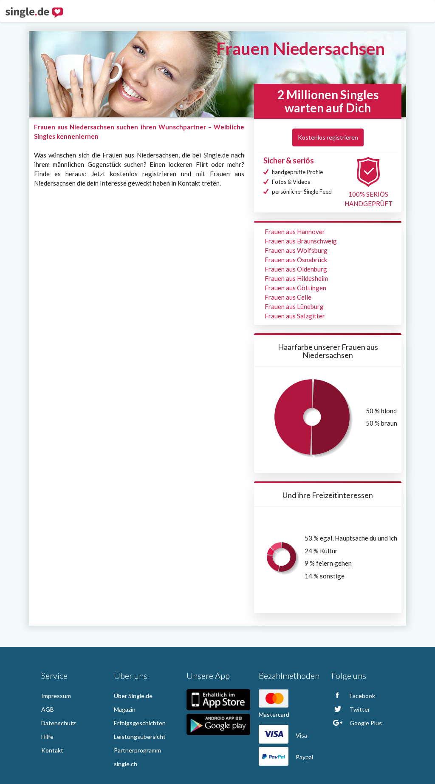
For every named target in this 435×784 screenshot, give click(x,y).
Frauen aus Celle (288, 297)
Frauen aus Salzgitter (295, 316)
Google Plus (365, 723)
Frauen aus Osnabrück (296, 259)
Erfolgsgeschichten (140, 723)
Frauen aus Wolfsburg (296, 250)
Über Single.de (133, 695)
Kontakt (52, 750)
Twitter (359, 709)
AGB (47, 709)
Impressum (56, 695)
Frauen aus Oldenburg (296, 269)
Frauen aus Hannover (295, 231)
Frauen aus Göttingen (295, 288)
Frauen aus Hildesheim (296, 278)
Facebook (361, 695)
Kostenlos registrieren (328, 137)
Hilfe (47, 736)
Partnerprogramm (137, 750)
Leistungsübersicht (140, 736)
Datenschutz (58, 723)
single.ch (125, 763)
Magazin (125, 709)
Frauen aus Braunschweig (301, 241)
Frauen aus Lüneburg (294, 306)
